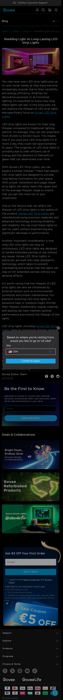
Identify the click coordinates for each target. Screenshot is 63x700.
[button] (31, 352)
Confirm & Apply (31, 361)
